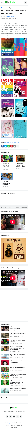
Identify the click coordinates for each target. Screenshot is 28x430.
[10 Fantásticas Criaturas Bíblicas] (5, 390)
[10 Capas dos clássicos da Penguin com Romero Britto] (7, 158)
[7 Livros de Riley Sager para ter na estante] (5, 341)
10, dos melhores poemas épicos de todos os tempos (18, 355)
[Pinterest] (11, 146)
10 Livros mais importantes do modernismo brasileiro (17, 368)
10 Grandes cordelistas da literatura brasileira (16, 327)
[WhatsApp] (8, 146)
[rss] (21, 416)
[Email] (14, 146)
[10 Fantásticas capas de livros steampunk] (7, 176)
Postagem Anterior (7, 207)
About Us (12, 425)
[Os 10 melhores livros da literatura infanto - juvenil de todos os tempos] (5, 348)
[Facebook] (2, 146)
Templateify (10, 423)
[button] (2, 2)
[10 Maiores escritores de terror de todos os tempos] (5, 362)
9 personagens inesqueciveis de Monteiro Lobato (18, 375)
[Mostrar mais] (17, 146)
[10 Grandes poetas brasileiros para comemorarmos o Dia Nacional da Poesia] (5, 382)
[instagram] (17, 416)
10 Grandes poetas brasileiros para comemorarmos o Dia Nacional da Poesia (17, 382)
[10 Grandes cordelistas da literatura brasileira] (5, 328)
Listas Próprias (15, 142)
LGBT (9, 142)
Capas (10, 7)
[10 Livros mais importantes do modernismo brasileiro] (5, 369)
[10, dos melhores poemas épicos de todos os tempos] (5, 356)
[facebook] (7, 416)
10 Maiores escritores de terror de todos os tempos (18, 361)
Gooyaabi (24, 423)
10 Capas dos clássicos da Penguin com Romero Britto (6, 166)
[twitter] (10, 416)
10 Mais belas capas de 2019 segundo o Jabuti (20, 165)
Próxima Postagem (21, 207)
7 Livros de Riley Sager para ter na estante (18, 341)
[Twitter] (5, 146)
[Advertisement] (14, 305)
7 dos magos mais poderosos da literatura (18, 334)
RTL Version (14, 427)
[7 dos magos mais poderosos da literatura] (5, 335)
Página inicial (4, 7)
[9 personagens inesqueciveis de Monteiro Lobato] (5, 376)
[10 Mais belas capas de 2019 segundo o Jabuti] (21, 158)
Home (7, 425)
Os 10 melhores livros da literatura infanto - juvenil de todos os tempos (17, 348)
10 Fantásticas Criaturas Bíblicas (18, 388)
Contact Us (19, 425)
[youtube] (14, 416)
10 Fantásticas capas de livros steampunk (6, 183)
